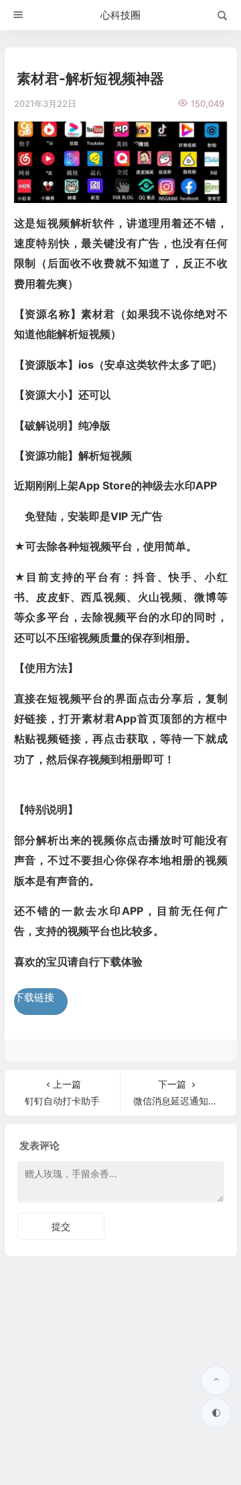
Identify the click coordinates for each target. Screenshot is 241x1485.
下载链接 (34, 997)
